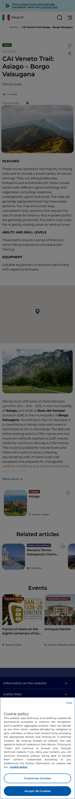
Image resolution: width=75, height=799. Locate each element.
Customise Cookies (37, 778)
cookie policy (19, 766)
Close (69, 702)
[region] (37, 748)
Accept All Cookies (37, 791)
